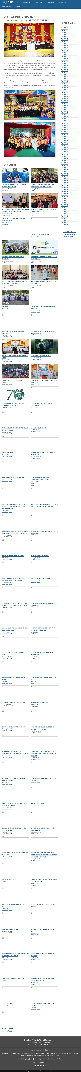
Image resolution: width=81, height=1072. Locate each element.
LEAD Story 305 (64, 206)
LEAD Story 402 (64, 40)
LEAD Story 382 (64, 76)
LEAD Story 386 (64, 69)
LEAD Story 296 (33, 408)
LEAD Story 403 (64, 38)
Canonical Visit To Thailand (12, 380)
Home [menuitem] (18, 2)
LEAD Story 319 (17, 10)
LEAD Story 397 (5, 833)
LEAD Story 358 (5, 856)
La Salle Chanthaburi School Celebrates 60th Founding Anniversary (41, 480)
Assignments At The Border (40, 578)
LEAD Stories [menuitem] (63, 2)
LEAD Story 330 (33, 885)
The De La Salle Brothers (27, 1055)
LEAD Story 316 (5, 336)
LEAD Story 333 (64, 155)
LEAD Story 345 (64, 133)
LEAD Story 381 (64, 78)
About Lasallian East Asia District (39, 1050)
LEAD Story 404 (5, 481)
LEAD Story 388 (33, 658)
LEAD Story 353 (64, 118)
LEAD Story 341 (64, 140)
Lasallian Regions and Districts (70, 1053)
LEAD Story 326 (64, 167)
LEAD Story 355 (33, 606)
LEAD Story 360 (64, 105)
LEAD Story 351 (64, 122)
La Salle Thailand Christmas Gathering (44, 531)
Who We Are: (5, 1053)
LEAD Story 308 (64, 200)
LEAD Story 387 (64, 67)
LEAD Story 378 (33, 559)
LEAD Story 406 (5, 757)
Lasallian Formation (56, 1053)
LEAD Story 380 (33, 582)
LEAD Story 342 (64, 138)
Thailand (25, 20)
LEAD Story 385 (64, 71)
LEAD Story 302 (64, 211)
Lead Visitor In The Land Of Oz (41, 356)
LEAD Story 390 (33, 683)
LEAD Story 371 (5, 883)
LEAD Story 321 (64, 177)
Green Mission (7, 1003)
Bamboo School (7, 1028)
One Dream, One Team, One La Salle (13, 978)
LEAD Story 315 (5, 982)
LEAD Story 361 (64, 104)
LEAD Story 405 (33, 485)
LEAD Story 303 (64, 209)
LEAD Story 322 (33, 860)
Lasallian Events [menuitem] (7, 6)
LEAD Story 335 (64, 151)
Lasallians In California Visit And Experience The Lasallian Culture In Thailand (43, 754)
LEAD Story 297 (64, 220)
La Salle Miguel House (38, 428)
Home (3, 10)
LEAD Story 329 (64, 162)
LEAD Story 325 (33, 510)
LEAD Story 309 (64, 198)
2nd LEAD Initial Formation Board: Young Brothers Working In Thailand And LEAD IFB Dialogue (44, 855)
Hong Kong (39, 732)
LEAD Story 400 (64, 43)
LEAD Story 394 (5, 433)
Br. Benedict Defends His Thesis (13, 556)
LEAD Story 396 (64, 51)
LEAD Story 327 (64, 166)
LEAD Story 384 (5, 456)
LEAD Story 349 (64, 125)
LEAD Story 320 (5, 384)
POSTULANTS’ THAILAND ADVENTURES (42, 331)
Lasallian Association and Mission (42, 1053)
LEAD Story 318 (5, 609)
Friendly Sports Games (10, 929)
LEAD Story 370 (64, 98)
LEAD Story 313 (64, 191)
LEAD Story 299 (64, 217)
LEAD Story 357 (5, 633)
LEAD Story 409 (64, 27)
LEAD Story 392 (5, 536)
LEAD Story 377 (33, 534)
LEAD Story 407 (33, 384)
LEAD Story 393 (5, 584)
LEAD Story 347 (33, 907)
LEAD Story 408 (64, 29)
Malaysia (10, 310)
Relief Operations (8, 879)
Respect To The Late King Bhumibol (43, 904)
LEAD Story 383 (5, 361)
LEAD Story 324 (5, 705)
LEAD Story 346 (64, 131)
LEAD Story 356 (33, 431)
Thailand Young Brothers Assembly (14, 702)
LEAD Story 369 (64, 100)
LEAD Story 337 (5, 559)
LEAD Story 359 (64, 107)
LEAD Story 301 (64, 213)
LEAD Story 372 (64, 94)
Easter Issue (6, 306)
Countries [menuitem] (51, 2)
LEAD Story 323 (64, 173)
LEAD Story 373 (33, 984)
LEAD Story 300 (64, 215)
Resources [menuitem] (18, 6)
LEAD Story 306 (64, 204)
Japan (3, 224)
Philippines (4, 215)
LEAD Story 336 (64, 149)
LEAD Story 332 (64, 156)
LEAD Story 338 (64, 145)
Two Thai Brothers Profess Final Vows (44, 380)
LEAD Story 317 (64, 184)
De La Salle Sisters (39, 1055)
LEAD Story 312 (64, 193)
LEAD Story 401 (33, 1009)
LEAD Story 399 (33, 833)
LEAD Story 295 (64, 224)
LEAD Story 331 (5, 1031)
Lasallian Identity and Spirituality (24, 1053)
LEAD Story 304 (64, 208)
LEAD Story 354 (33, 806)
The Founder (11, 1053)
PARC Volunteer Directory (40, 234)
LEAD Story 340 (64, 142)
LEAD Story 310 (64, 197)
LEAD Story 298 (5, 310)
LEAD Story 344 (64, 135)
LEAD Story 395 (64, 52)
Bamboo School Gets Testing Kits (13, 727)
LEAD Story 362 (64, 102)
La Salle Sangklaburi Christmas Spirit (44, 778)
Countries (20, 1059)
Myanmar (10, 705)
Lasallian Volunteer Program (52, 1055)
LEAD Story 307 (64, 202)
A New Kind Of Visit (37, 803)
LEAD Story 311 (64, 195)
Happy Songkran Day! (9, 453)
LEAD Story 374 (64, 91)
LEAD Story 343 (64, 136)
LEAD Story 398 (33, 334)
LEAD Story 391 (5, 784)
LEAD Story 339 (64, 144)
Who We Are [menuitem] (26, 2)
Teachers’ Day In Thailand (40, 556)
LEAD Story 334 (64, 153)
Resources (43, 1062)
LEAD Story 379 (33, 312)
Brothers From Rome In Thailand (13, 477)
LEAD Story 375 (5, 408)
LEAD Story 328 (64, 164)
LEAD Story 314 (64, 189)
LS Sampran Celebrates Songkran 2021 (15, 853)
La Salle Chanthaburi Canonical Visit (44, 603)
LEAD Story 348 (64, 127)
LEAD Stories (9, 10)
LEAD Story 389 (5, 512)
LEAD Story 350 (5, 932)
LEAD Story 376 (64, 87)
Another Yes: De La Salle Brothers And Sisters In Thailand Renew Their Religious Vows (15, 506)
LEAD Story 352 (64, 120)
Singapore (4, 190)
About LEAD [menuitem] (39, 2)
